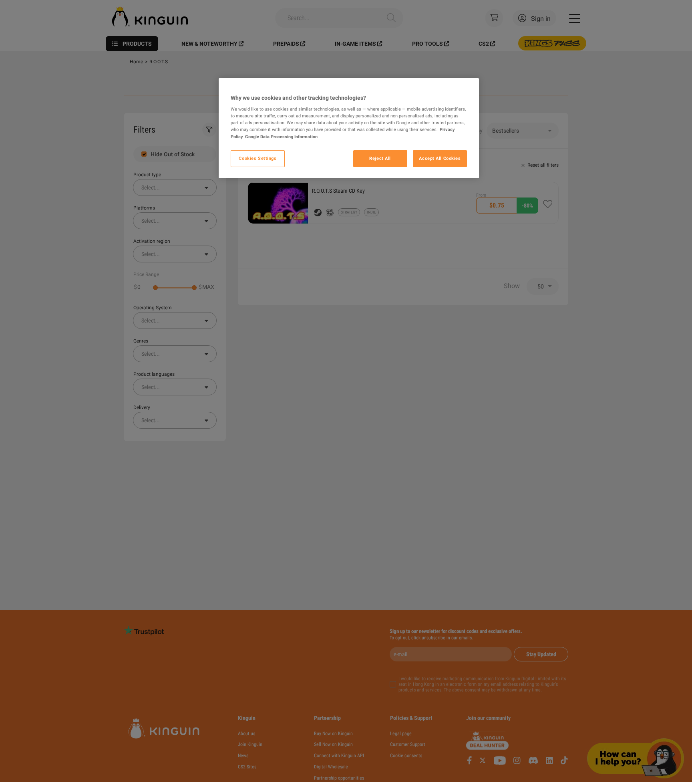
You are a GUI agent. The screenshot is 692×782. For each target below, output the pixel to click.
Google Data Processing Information (281, 136)
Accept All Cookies (440, 158)
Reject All (380, 158)
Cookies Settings (257, 158)
